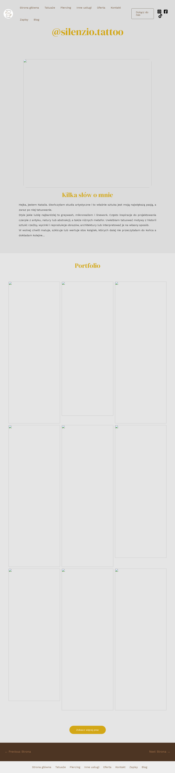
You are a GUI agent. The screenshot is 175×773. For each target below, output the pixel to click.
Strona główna (29, 7)
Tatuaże (49, 7)
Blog (36, 19)
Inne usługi (84, 7)
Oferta (101, 7)
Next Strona (159, 751)
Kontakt (116, 7)
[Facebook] (166, 11)
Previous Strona (18, 751)
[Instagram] (159, 11)
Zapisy (24, 19)
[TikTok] (160, 16)
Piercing (65, 7)
